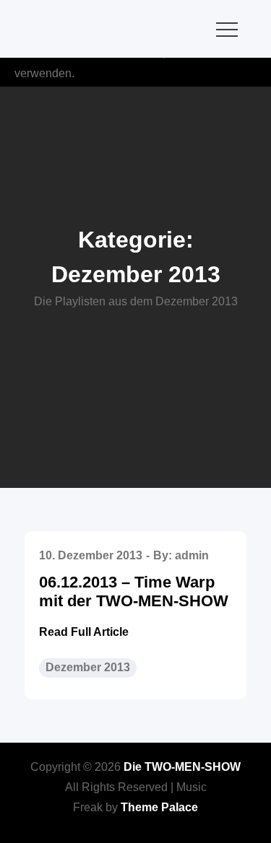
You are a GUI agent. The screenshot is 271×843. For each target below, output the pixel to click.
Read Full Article (84, 632)
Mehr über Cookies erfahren (151, 73)
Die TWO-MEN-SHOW (182, 767)
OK (249, 73)
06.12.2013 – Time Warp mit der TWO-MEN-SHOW (133, 591)
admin (192, 555)
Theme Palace (159, 807)
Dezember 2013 (88, 667)
